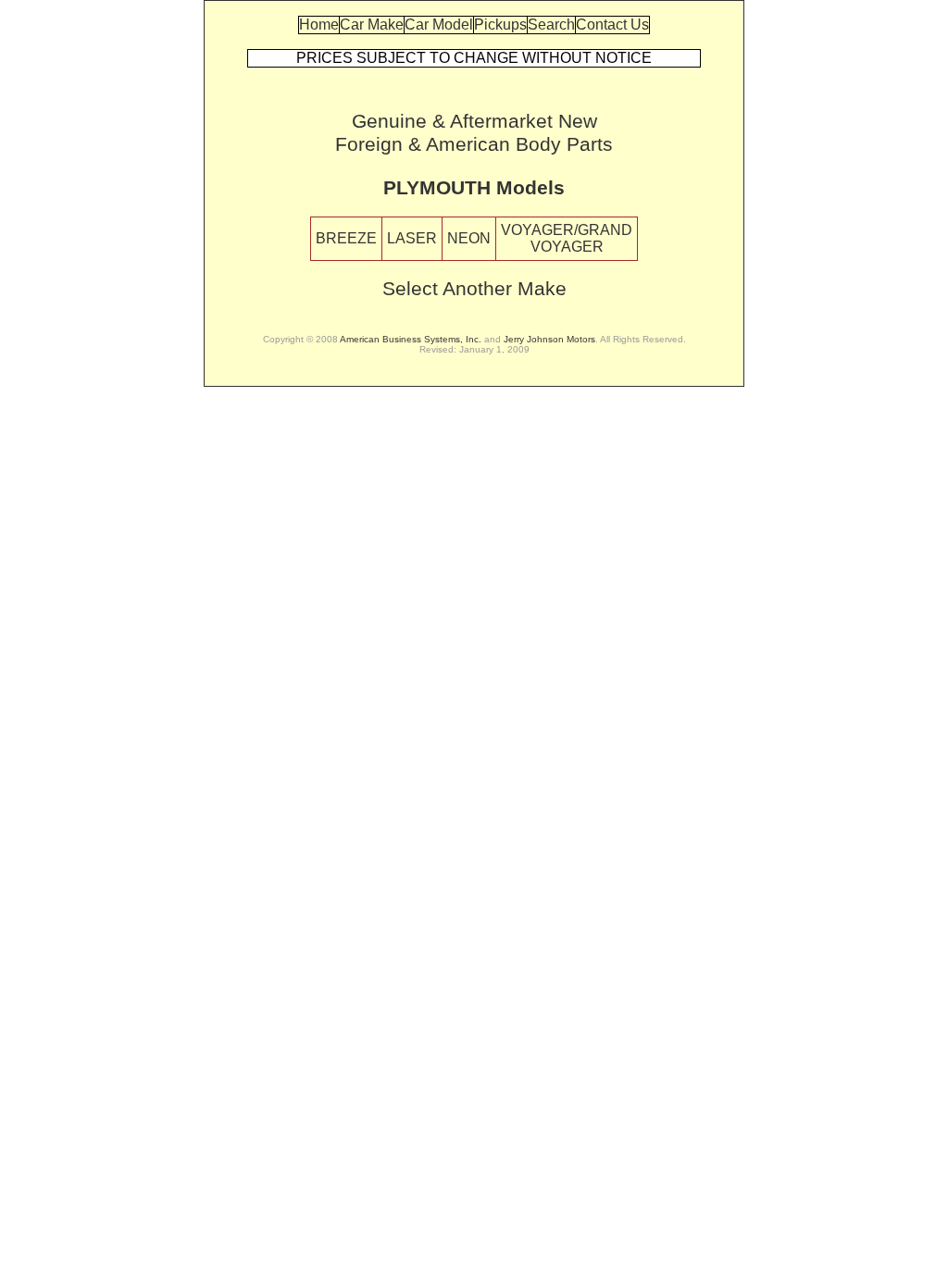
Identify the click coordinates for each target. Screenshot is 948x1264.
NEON (469, 238)
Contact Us (612, 24)
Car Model (439, 24)
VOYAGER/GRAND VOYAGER (566, 238)
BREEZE (346, 238)
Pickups (500, 24)
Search (551, 24)
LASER (412, 238)
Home (319, 24)
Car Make (372, 24)
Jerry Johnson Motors (549, 339)
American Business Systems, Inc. (410, 339)
